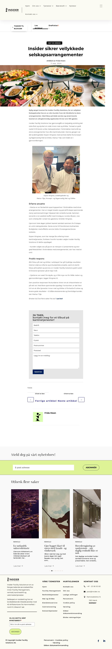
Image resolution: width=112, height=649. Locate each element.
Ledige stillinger (70, 595)
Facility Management (51, 591)
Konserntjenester (50, 611)
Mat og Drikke (48, 599)
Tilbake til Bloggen (19, 27)
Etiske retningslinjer (72, 617)
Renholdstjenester (50, 595)
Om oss (66, 591)
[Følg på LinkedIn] (104, 641)
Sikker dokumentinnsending (72, 612)
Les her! (60, 299)
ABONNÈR (91, 467)
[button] (50, 570)
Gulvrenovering (49, 607)
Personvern (68, 599)
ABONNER (15, 632)
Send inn (38, 372)
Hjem (44, 587)
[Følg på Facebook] (98, 641)
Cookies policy (61, 640)
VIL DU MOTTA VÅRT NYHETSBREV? (17, 619)
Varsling (66, 607)
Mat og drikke (54, 43)
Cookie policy (69, 603)
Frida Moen (60, 61)
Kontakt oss (68, 587)
